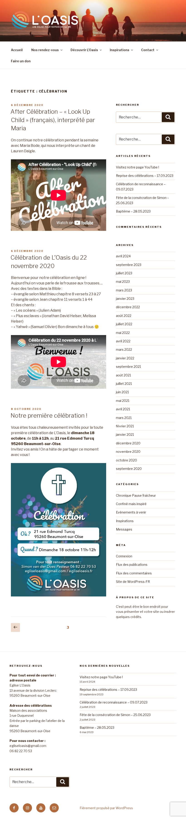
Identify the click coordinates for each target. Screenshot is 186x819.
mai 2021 (122, 401)
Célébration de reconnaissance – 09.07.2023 (113, 702)
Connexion (124, 556)
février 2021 (125, 426)
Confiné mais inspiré (131, 504)
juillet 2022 (124, 324)
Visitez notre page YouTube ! (137, 167)
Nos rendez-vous (45, 50)
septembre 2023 (128, 265)
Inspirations (119, 50)
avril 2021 (123, 409)
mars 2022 (124, 349)
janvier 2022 (125, 358)
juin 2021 (122, 392)
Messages (124, 529)
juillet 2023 (124, 273)
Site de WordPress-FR (133, 582)
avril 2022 (123, 341)
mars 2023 (124, 290)
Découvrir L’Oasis (84, 50)
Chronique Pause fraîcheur (136, 495)
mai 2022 (123, 333)
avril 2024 (123, 256)
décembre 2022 (128, 307)
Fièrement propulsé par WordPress (106, 808)
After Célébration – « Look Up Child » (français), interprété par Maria (52, 120)
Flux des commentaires (134, 573)
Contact (147, 50)
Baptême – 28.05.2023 (133, 211)
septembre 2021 (128, 366)
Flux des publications (131, 564)
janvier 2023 (125, 299)
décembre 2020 (128, 443)
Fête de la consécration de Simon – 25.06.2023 (115, 715)
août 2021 (123, 375)
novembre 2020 (128, 451)
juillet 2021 (124, 384)
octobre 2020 (126, 460)
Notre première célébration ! (48, 415)
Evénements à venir (131, 512)
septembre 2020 (129, 469)
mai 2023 (123, 281)
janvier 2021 (125, 434)
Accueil (17, 50)
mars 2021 (124, 418)
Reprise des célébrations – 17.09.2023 (144, 176)
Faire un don (21, 61)
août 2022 (123, 316)
